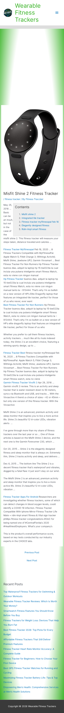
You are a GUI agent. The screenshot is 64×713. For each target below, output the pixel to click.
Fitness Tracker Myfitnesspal (18, 249)
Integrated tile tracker (33, 218)
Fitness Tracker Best (14, 352)
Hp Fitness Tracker (13, 279)
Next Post (32, 560)
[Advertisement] (32, 62)
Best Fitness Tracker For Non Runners (23, 305)
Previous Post (32, 552)
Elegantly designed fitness (35, 225)
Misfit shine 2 (29, 214)
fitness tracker (12, 199)
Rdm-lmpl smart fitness (34, 229)
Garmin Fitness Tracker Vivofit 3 (20, 382)
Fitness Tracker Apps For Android (20, 496)
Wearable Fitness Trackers (28, 12)
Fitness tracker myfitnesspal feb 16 (40, 221)
